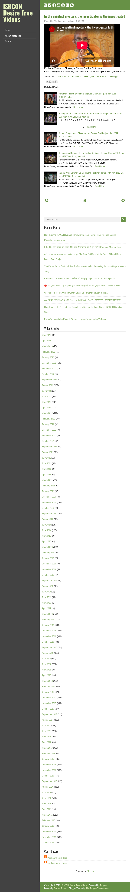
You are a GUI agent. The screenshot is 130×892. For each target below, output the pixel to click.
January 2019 (48, 625)
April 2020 (46, 541)
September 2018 (49, 647)
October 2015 (48, 843)
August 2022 (47, 385)
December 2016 (49, 764)
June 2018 (46, 664)
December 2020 (49, 497)
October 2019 (48, 575)
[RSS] (72, 5)
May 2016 (46, 803)
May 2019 (46, 603)
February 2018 (48, 686)
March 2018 (47, 681)
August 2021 (47, 452)
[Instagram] (58, 5)
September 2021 (49, 446)
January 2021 (48, 491)
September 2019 (49, 580)
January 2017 (48, 759)
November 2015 (49, 837)
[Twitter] (49, 5)
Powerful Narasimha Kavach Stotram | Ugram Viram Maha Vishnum (75, 319)
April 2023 (46, 340)
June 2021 (46, 463)
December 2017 (49, 697)
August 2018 (47, 653)
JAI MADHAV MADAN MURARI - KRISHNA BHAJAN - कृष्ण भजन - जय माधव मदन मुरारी (82, 300)
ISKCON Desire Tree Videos (18, 13)
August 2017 (47, 720)
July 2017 (46, 725)
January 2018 (48, 692)
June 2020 (46, 530)
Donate (8, 41)
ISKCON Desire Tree (13, 35)
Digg (115, 76)
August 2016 (47, 787)
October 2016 (48, 776)
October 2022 (48, 374)
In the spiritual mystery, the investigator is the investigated (84, 16)
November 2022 (49, 368)
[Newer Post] (46, 200)
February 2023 (48, 352)
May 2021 (46, 469)
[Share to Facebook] (56, 81)
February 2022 (48, 419)
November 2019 (49, 569)
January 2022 (48, 424)
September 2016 (49, 781)
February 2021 (48, 486)
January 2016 (48, 826)
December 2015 (49, 831)
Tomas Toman (60, 888)
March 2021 (47, 480)
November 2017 (49, 703)
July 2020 (46, 525)
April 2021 (46, 474)
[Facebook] (54, 5)
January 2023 (48, 357)
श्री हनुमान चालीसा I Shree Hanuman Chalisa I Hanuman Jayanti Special (76, 293)
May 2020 (46, 536)
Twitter (77, 76)
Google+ (90, 76)
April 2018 (46, 675)
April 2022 (46, 407)
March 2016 (47, 815)
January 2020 (48, 558)
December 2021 (49, 430)
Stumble (103, 76)
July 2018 (46, 658)
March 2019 (47, 614)
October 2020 (48, 508)
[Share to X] (53, 81)
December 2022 (49, 363)
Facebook (64, 76)
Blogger (90, 871)
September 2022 (49, 380)
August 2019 (47, 586)
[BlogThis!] (50, 81)
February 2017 (48, 753)
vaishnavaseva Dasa (57, 863)
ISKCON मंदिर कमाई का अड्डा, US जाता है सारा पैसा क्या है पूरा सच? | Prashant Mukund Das (82, 247)
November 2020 (49, 502)
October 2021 (48, 441)
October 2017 (48, 709)
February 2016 (48, 820)
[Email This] (47, 81)
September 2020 (49, 513)
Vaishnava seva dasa (57, 858)
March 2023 (47, 346)
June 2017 (46, 731)
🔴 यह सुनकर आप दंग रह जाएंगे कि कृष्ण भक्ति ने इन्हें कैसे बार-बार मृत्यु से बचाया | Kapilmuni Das (82, 286)
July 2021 (46, 458)
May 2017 (46, 737)
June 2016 (46, 798)
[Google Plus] (45, 5)
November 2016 (49, 770)
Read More (78, 107)
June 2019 (46, 597)
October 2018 (48, 642)
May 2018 (46, 670)
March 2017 (47, 748)
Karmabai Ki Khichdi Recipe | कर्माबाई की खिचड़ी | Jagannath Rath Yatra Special (79, 278)
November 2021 (49, 435)
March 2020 (47, 547)
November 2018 (49, 636)
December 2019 (49, 564)
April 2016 (46, 809)
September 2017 (49, 714)
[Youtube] (63, 5)
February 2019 (48, 619)
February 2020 (48, 552)
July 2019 (46, 592)
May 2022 (46, 402)
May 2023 (46, 335)
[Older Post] (123, 200)
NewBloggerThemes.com (97, 888)
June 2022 (46, 396)
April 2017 (46, 742)
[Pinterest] (67, 5)
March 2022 (47, 413)
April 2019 (46, 608)
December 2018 (49, 630)
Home (7, 29)
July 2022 (46, 391)
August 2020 (47, 519)
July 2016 (46, 792)
